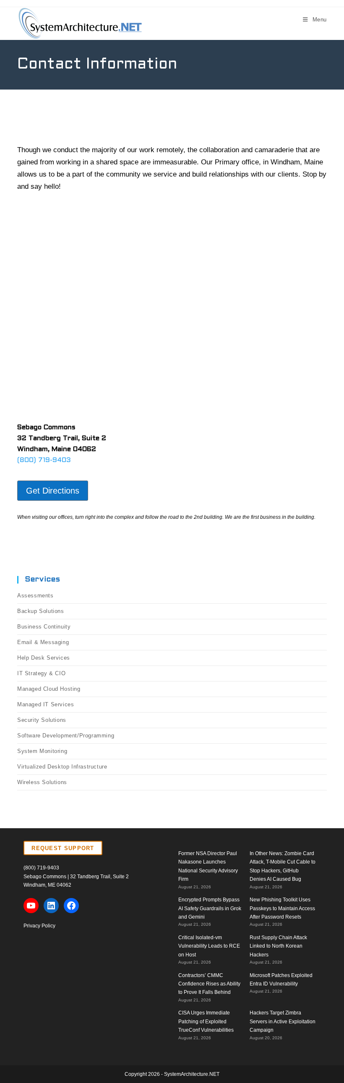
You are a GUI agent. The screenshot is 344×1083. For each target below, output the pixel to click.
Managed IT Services (45, 704)
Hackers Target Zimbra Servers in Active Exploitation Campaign (282, 1021)
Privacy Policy (39, 926)
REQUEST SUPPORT (62, 848)
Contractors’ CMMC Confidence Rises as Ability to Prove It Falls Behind (209, 984)
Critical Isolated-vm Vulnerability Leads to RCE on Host (209, 946)
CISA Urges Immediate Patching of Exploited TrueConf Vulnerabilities (206, 1021)
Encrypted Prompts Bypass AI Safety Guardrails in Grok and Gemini (209, 908)
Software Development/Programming (65, 735)
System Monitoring (42, 751)
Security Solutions (41, 720)
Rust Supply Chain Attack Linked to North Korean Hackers (278, 946)
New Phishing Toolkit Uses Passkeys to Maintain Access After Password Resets (282, 908)
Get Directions (52, 490)
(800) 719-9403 (44, 460)
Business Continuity (43, 626)
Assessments (35, 595)
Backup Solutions (40, 611)
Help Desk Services (43, 658)
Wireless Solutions (42, 782)
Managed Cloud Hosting (49, 689)
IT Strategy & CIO (41, 673)
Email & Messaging (43, 642)
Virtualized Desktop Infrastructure (62, 766)
